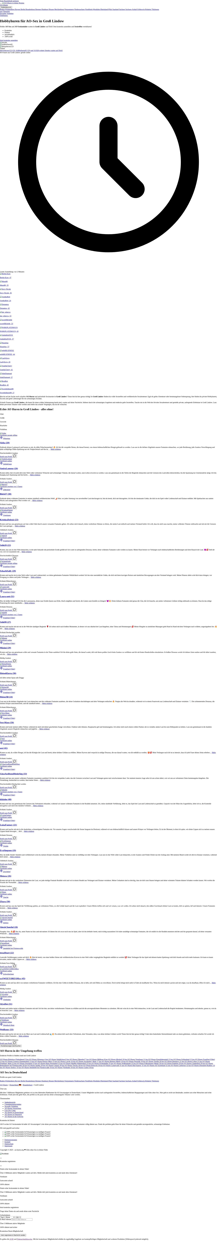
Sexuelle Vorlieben (6, 13)
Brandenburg (30, 9)
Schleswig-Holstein (144, 9)
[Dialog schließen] (1, 1165)
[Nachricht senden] (14, 456)
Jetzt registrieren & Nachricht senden (13, 1235)
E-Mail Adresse (5, 1219)
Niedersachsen (79, 9)
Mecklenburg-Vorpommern (64, 9)
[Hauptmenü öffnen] (1, 3)
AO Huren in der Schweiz (14, 1117)
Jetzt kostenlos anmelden (9, 40)
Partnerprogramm (11, 1140)
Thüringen (155, 9)
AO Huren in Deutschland (14, 1112)
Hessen (51, 9)
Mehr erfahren (56, 449)
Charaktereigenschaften (13, 1104)
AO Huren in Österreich (13, 1114)
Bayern (18, 9)
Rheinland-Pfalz (106, 9)
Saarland (115, 9)
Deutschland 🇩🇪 (15, 1085)
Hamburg (45, 9)
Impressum (8, 1146)
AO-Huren (4, 5)
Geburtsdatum (5, 1215)
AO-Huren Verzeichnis (13, 1108)
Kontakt (7, 1142)
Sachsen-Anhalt (131, 9)
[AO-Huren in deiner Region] (13, 3)
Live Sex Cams (10, 1110)
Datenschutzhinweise (24, 1239)
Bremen (38, 9)
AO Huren (4, 1085)
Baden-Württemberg (7, 9)
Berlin (23, 9)
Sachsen (122, 9)
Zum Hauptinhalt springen (9, 1)
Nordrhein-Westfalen (92, 9)
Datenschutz (9, 1144)
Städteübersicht (10, 1102)
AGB (11, 1239)
